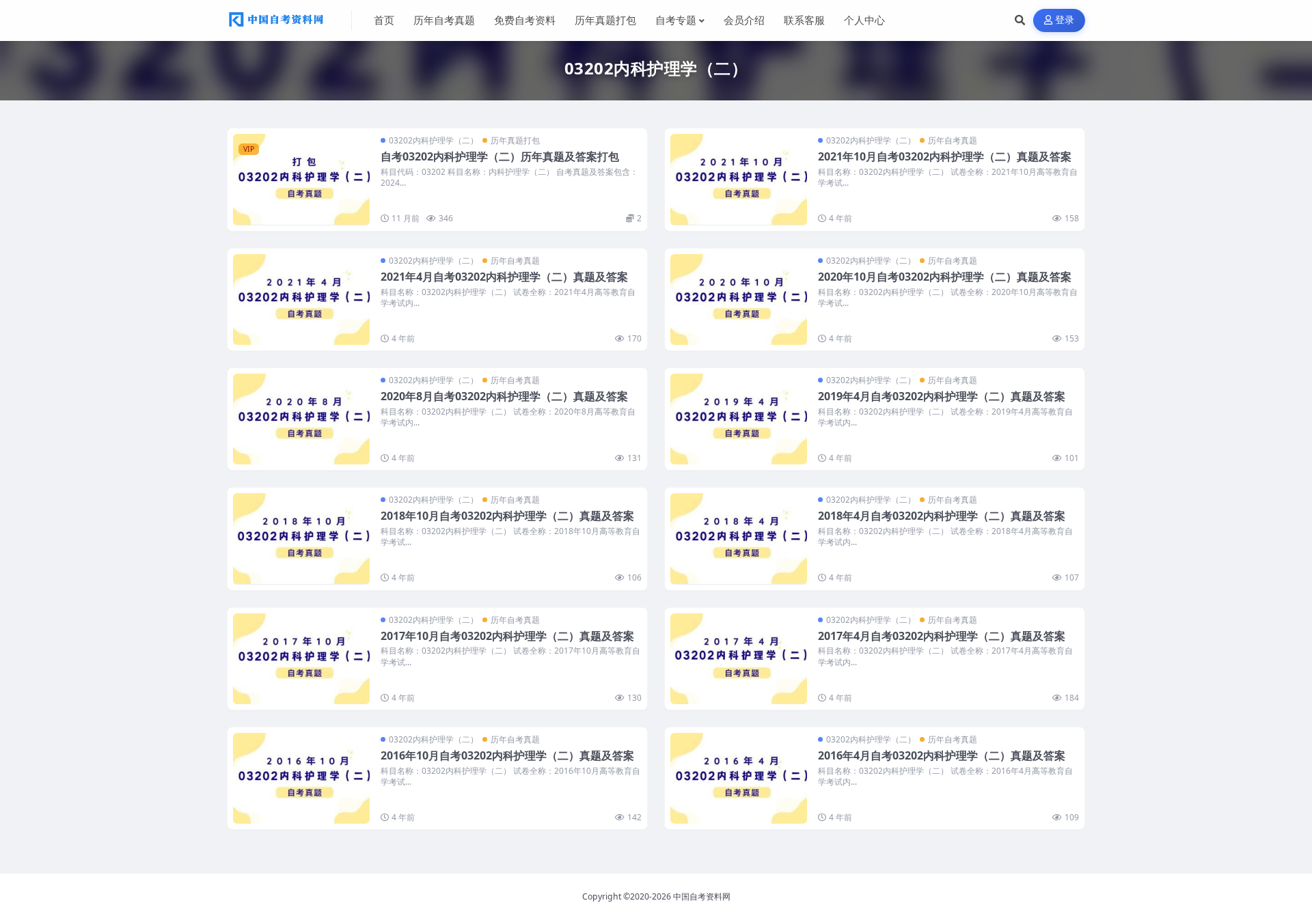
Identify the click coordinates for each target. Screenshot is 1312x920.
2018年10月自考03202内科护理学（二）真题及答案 (507, 515)
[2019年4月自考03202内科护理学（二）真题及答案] (738, 419)
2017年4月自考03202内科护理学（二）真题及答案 (941, 635)
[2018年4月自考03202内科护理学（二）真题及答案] (738, 538)
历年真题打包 (515, 140)
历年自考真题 (952, 140)
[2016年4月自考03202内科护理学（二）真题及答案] (738, 778)
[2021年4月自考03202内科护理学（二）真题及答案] (301, 299)
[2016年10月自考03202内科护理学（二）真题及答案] (301, 778)
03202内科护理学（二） (433, 140)
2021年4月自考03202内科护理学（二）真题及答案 (504, 276)
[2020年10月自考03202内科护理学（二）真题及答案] (738, 299)
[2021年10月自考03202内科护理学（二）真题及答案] (738, 179)
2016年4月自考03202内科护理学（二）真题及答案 (941, 755)
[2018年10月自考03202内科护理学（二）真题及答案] (301, 538)
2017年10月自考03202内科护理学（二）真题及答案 (507, 635)
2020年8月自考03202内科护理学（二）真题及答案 (504, 396)
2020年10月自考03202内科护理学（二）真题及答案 (944, 276)
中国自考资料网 (701, 896)
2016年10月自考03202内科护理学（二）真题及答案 (507, 755)
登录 (1065, 20)
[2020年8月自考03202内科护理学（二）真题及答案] (301, 419)
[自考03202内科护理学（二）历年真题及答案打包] (301, 179)
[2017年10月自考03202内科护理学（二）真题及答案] (301, 658)
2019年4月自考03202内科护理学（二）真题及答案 (941, 396)
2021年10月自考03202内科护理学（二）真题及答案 (944, 156)
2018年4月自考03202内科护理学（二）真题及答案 (941, 515)
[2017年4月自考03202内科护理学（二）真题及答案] (738, 658)
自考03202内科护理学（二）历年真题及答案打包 (500, 156)
